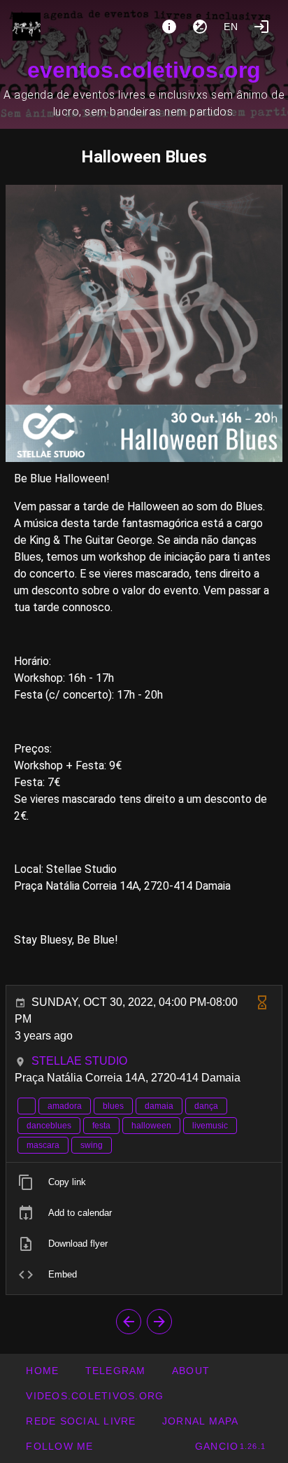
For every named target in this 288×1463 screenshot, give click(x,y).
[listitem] (144, 1182)
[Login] (261, 26)
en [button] (231, 26)
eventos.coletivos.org (144, 70)
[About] (169, 26)
